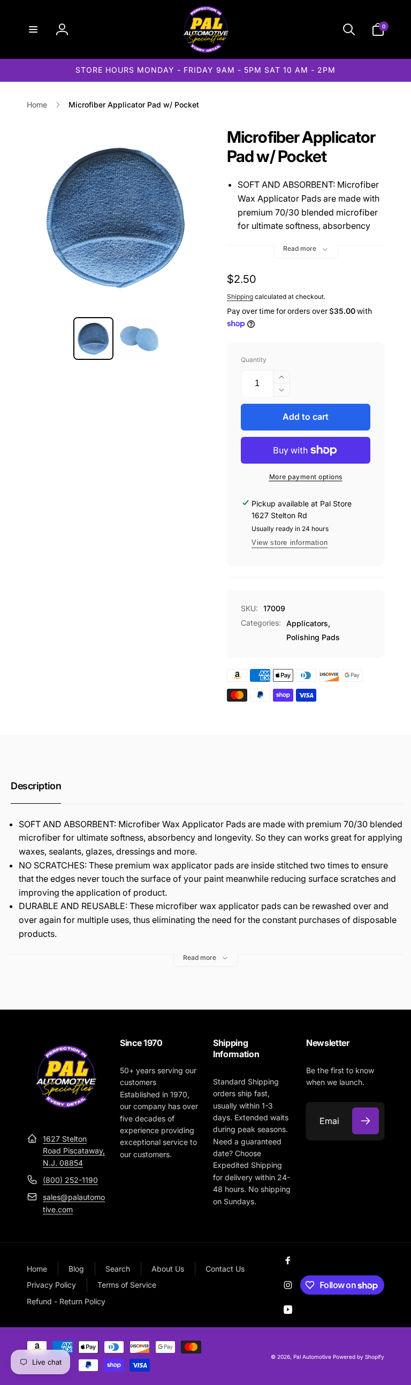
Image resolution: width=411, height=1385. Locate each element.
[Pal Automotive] (66, 1112)
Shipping (240, 297)
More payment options (305, 477)
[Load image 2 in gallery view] (139, 338)
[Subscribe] (365, 1120)
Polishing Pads (313, 637)
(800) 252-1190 (70, 1179)
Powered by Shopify (358, 1356)
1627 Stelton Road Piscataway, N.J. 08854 (74, 1150)
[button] (33, 29)
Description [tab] (36, 785)
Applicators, (308, 623)
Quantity (254, 359)
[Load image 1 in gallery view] (93, 338)
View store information (290, 542)
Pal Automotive (312, 1356)
